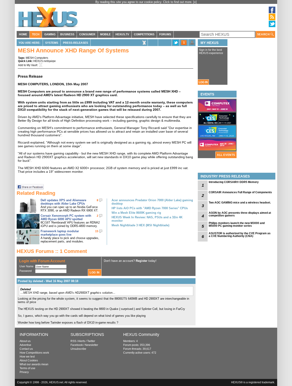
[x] (195, 2)
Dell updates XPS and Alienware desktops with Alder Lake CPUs (63, 201)
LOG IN (203, 82)
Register (141, 260)
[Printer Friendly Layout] (192, 44)
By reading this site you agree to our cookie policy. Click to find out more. (144, 2)
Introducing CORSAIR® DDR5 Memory (234, 182)
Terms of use (27, 368)
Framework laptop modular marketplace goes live (60, 232)
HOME (23, 34)
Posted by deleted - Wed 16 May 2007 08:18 (48, 281)
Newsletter (91, 345)
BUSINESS (67, 34)
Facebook (76, 345)
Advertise (25, 345)
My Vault (32, 65)
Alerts (81, 341)
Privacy (24, 372)
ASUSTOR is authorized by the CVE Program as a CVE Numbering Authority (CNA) (240, 234)
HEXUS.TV (122, 34)
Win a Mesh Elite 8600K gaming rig (136, 212)
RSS (73, 341)
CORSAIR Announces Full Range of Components (240, 192)
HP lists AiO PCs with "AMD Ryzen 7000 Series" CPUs (150, 208)
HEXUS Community (141, 334)
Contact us (26, 348)
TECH (35, 34)
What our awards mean (34, 364)
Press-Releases (75, 42)
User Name (26, 266)
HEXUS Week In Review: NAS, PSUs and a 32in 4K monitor (147, 219)
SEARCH (264, 34)
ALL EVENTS (226, 155)
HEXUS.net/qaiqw (44, 61)
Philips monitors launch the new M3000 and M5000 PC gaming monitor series (237, 224)
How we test (27, 356)
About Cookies (29, 360)
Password (25, 271)
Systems (51, 42)
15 (96, 231)
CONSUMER (87, 34)
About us (25, 341)
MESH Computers (37, 57)
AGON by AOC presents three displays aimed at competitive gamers (240, 214)
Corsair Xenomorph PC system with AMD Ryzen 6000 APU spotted (66, 217)
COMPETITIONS (144, 34)
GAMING (49, 34)
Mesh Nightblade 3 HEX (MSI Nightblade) (140, 225)
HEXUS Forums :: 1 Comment (52, 251)
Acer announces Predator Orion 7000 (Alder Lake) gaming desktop (152, 201)
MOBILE (105, 34)
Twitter (91, 341)
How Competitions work (34, 352)
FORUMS (165, 34)
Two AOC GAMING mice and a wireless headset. (240, 202)
